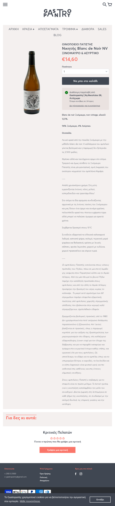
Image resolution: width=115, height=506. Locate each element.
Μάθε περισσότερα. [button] (30, 501)
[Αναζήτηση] (104, 5)
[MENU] (5, 4)
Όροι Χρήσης (45, 474)
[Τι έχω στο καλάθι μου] (110, 5)
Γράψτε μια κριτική (57, 449)
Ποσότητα (67, 66)
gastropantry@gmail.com (16, 477)
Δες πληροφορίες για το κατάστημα (84, 106)
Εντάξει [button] (100, 499)
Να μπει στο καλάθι (85, 81)
